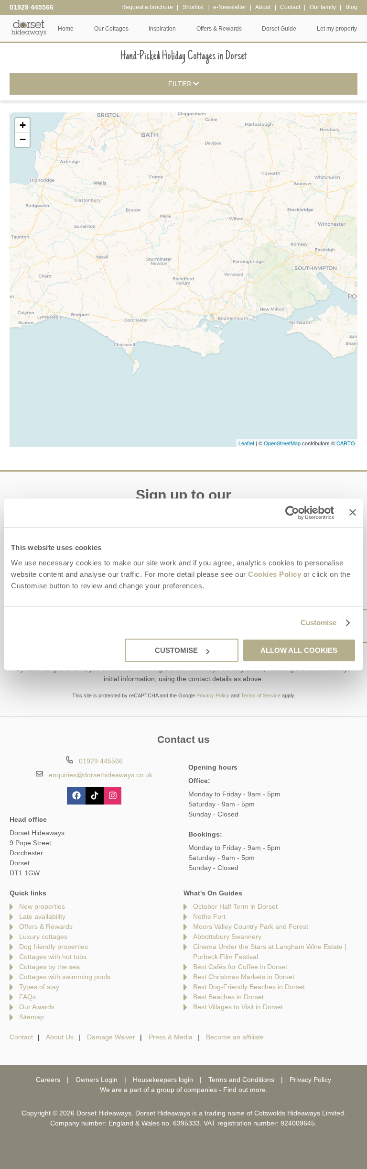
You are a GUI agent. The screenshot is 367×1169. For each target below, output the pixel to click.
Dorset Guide (279, 28)
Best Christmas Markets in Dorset (243, 977)
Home (66, 28)
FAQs (27, 997)
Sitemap (31, 1017)
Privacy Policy (212, 695)
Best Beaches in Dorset (228, 997)
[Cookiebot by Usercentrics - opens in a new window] (292, 513)
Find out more (244, 1089)
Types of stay (39, 987)
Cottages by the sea (49, 966)
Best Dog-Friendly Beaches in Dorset (249, 987)
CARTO (345, 443)
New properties (42, 906)
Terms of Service (261, 695)
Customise (319, 622)
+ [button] (23, 125)
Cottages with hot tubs (52, 956)
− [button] (23, 139)
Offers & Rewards (46, 926)
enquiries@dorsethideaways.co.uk (100, 775)
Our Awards (36, 1007)
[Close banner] (352, 512)
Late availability (42, 916)
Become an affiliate (235, 1037)
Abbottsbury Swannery (227, 936)
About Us (60, 1037)
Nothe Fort (209, 916)
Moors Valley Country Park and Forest (250, 926)
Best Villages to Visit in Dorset (238, 1007)
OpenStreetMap (282, 443)
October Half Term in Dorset (235, 906)
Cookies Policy (274, 574)
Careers (48, 1079)
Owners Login (97, 1079)
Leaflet (246, 443)
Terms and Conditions (241, 1079)
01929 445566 (32, 7)
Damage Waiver (111, 1037)
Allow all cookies (298, 650)
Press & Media (171, 1037)
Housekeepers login (163, 1079)
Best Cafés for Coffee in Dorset (240, 966)
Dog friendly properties (53, 946)
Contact (21, 1037)
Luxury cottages (43, 936)
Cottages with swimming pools (64, 977)
